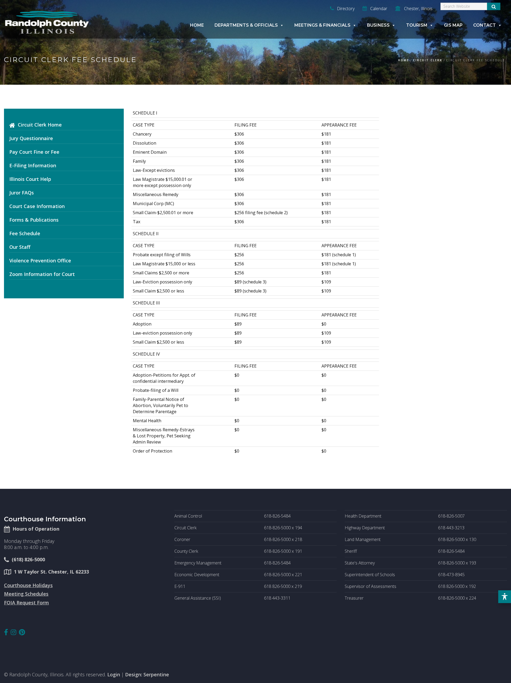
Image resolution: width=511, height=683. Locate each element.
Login (113, 674)
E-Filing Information (32, 165)
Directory (345, 8)
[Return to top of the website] (496, 668)
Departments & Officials (246, 25)
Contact (484, 25)
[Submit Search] (493, 6)
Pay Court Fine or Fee (34, 152)
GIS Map (453, 25)
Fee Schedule (24, 233)
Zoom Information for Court (42, 274)
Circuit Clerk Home (40, 124)
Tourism (416, 25)
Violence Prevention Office (40, 260)
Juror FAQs (21, 192)
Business (378, 25)
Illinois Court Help (30, 179)
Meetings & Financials (322, 25)
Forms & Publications (34, 220)
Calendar (378, 8)
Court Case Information (37, 206)
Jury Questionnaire (31, 138)
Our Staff (19, 247)
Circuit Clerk (427, 60)
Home (197, 25)
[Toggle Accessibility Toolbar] (504, 596)
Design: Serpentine (147, 674)
